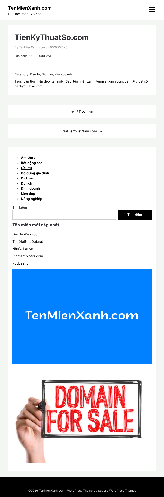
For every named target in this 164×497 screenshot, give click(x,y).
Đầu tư (35, 74)
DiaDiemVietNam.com (79, 131)
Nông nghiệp (31, 199)
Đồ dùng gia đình (35, 173)
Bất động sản (32, 163)
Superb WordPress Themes (117, 490)
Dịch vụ (47, 74)
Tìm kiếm (19, 207)
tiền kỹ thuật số (136, 81)
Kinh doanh (63, 74)
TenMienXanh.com (30, 8)
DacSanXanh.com (26, 234)
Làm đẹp (28, 193)
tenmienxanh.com (109, 81)
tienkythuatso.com (28, 86)
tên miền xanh (83, 81)
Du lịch (26, 183)
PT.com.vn (84, 111)
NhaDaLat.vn (22, 249)
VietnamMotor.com (27, 256)
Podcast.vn (21, 263)
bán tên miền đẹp (36, 81)
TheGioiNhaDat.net (27, 241)
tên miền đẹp (61, 81)
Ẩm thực (28, 157)
